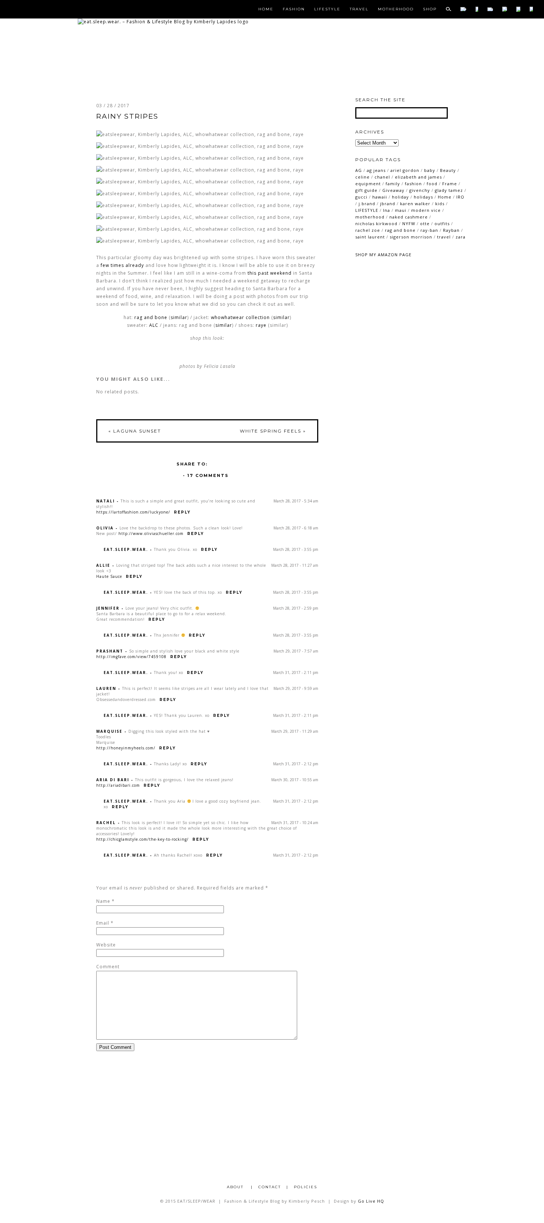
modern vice (426, 210)
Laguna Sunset (134, 431)
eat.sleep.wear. (126, 549)
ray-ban (429, 230)
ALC (153, 325)
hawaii (379, 197)
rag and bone (150, 317)
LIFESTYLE (366, 210)
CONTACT (269, 1187)
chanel (382, 177)
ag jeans (376, 170)
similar (179, 317)
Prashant (109, 651)
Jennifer (108, 608)
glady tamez (449, 190)
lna (386, 210)
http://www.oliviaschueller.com (151, 533)
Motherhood (396, 9)
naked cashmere (408, 217)
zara (461, 237)
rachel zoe (367, 230)
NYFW (408, 223)
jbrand (387, 203)
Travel (359, 9)
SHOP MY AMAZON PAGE (383, 254)
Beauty (448, 170)
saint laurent (370, 237)
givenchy (419, 190)
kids (439, 203)
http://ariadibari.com (118, 785)
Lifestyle (327, 9)
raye (261, 325)
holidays (423, 197)
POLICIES (305, 1187)
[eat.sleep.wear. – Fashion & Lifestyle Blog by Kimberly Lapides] (163, 21)
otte (425, 223)
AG (358, 170)
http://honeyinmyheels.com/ (125, 748)
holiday (400, 197)
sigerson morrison (411, 237)
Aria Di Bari (112, 779)
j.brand (367, 203)
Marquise (109, 731)
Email (102, 923)
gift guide (366, 190)
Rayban (451, 230)
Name (103, 901)
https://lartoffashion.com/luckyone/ (133, 512)
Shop (430, 9)
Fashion (294, 9)
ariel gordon (404, 170)
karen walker (415, 203)
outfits (442, 223)
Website (106, 945)
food (432, 183)
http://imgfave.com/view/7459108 (131, 656)
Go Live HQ (371, 1201)
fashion (413, 183)
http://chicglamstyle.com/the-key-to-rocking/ (142, 839)
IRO (460, 197)
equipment (368, 183)
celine (362, 177)
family (393, 183)
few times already (122, 265)
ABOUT (236, 1187)
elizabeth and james (418, 177)
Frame (449, 183)
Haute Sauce (109, 576)
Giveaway (393, 190)
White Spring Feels (273, 431)
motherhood (370, 217)
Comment (108, 966)
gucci (361, 197)
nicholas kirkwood (376, 223)
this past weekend (270, 273)
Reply (182, 512)
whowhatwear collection (240, 317)
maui (400, 210)
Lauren (106, 688)
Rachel (106, 822)
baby (429, 170)
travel (444, 237)
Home (265, 9)
